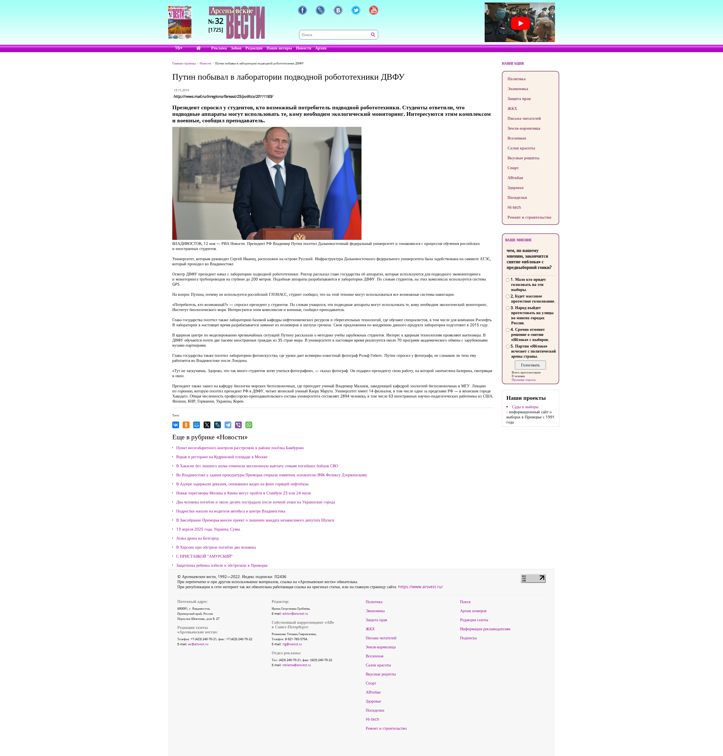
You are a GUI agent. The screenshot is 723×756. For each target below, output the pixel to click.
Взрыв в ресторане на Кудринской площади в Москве (221, 456)
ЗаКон (236, 48)
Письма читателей (524, 118)
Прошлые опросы (523, 379)
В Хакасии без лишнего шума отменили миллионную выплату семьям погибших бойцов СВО (257, 465)
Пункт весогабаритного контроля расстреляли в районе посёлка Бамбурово (240, 447)
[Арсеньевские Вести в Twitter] (355, 10)
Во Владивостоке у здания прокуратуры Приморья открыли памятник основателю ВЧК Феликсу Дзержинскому (271, 474)
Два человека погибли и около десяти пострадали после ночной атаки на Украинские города (255, 502)
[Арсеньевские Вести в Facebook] (302, 10)
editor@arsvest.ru (295, 613)
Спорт (513, 167)
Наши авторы (279, 48)
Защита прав (519, 98)
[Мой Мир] (196, 425)
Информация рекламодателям (485, 628)
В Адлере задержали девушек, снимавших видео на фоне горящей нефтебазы (242, 483)
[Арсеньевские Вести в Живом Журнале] (320, 10)
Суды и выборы (525, 406)
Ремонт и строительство (529, 217)
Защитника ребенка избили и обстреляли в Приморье (222, 565)
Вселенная (517, 138)
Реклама (219, 48)
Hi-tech (514, 207)
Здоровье (516, 187)
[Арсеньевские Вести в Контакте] (338, 10)
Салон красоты (521, 148)
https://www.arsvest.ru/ (420, 586)
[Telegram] (228, 425)
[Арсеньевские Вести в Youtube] (373, 10)
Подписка (468, 637)
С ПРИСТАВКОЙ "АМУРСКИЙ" (204, 556)
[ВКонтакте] (175, 425)
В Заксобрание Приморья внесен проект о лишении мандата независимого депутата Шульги (255, 520)
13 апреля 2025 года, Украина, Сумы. (208, 529)
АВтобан (515, 177)
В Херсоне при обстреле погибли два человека (216, 547)
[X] (207, 425)
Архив (321, 48)
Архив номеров (473, 610)
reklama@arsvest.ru (296, 665)
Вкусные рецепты (523, 157)
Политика (517, 78)
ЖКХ (512, 108)
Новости (303, 48)
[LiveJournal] (217, 425)
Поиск (465, 601)
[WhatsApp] (248, 425)
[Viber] (238, 425)
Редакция (254, 48)
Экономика (518, 88)
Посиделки (517, 197)
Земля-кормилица (524, 128)
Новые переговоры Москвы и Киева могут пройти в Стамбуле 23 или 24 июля (243, 493)
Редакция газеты (474, 619)
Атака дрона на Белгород (197, 538)
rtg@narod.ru (292, 644)
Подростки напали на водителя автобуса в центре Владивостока (230, 511)
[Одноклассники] (186, 425)
